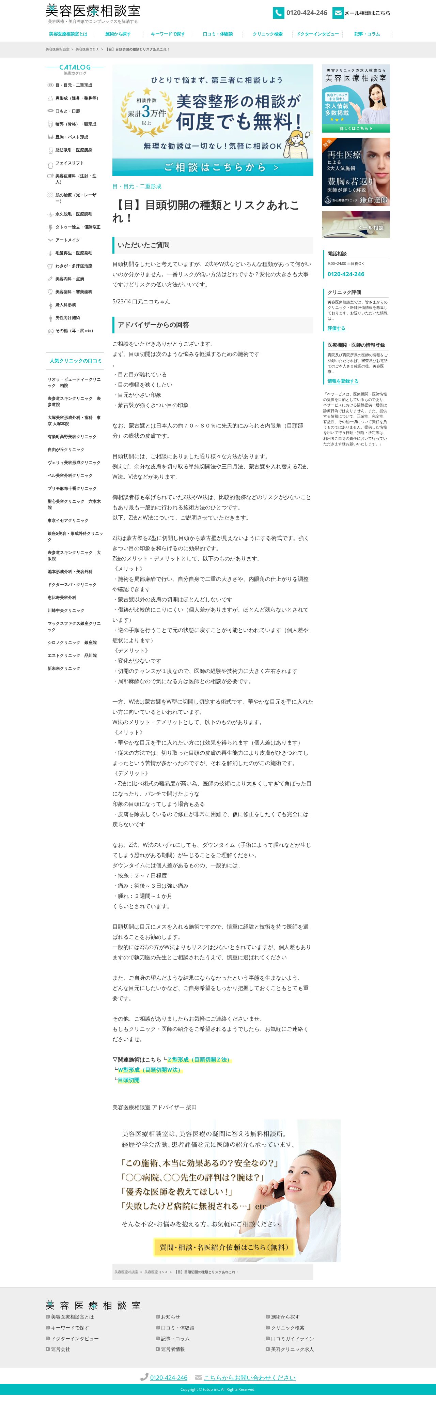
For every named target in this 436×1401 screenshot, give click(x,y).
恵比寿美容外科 (62, 597)
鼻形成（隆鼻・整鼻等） (78, 98)
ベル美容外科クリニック (70, 475)
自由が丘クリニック (66, 449)
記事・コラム (175, 1338)
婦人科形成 (66, 304)
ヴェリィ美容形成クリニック (74, 462)
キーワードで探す (69, 1327)
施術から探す (285, 1316)
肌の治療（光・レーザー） (76, 198)
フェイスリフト (70, 163)
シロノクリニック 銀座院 (72, 642)
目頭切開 (129, 1080)
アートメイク (68, 240)
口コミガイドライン (292, 1338)
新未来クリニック (64, 668)
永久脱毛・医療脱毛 (74, 214)
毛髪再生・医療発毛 (74, 253)
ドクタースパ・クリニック (72, 584)
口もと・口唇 (68, 111)
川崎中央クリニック (66, 610)
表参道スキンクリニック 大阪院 (74, 555)
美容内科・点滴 (70, 279)
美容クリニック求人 (292, 1349)
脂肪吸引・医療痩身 (74, 150)
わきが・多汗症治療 (74, 266)
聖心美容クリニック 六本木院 (74, 504)
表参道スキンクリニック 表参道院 (74, 401)
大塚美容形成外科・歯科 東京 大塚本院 (74, 420)
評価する (336, 328)
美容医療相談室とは (72, 1316)
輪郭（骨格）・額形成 (76, 124)
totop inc (211, 1389)
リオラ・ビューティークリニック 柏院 (74, 382)
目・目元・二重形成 (74, 85)
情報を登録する (343, 381)
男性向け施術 (68, 317)
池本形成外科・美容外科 (70, 571)
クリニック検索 (287, 1327)
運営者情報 (172, 1349)
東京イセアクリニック (68, 520)
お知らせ (170, 1316)
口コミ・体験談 (177, 1327)
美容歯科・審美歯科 (74, 292)
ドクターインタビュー (74, 1338)
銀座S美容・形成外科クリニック (75, 536)
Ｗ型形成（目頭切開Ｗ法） (150, 1069)
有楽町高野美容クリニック (72, 436)
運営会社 (60, 1349)
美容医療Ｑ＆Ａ (87, 49)
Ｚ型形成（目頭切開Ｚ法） (199, 1059)
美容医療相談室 (57, 49)
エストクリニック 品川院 (72, 655)
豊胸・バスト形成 (72, 137)
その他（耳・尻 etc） (75, 330)
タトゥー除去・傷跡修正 (78, 227)
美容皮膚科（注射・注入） (76, 179)
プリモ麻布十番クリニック (72, 488)
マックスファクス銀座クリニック (74, 626)
